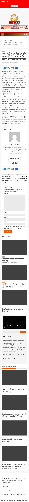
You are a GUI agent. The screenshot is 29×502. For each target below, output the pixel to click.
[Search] (24, 34)
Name (5, 212)
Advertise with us (21, 3)
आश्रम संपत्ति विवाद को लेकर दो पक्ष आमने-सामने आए (13, 340)
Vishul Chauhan (6, 62)
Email (5, 217)
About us (6, 3)
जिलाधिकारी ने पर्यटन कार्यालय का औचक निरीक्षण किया (14, 347)
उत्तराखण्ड (3, 50)
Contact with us (12, 3)
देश (2, 462)
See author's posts (14, 158)
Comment (6, 193)
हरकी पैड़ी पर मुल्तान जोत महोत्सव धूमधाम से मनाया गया (13, 354)
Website (6, 221)
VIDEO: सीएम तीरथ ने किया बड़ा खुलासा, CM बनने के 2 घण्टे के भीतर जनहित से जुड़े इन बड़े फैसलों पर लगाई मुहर (21, 176)
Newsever (18, 500)
